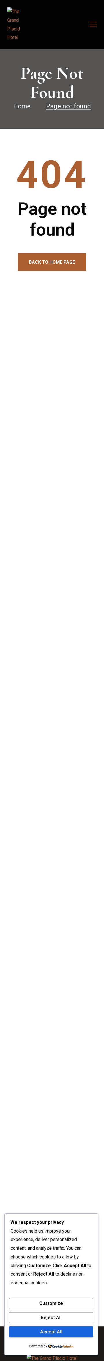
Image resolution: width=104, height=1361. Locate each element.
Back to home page (52, 262)
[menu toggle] (93, 24)
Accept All (51, 1332)
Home (22, 106)
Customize (51, 1303)
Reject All (51, 1317)
